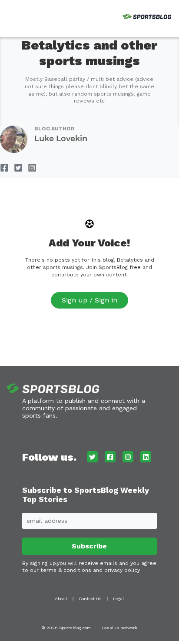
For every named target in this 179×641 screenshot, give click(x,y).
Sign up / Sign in (89, 300)
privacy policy (122, 570)
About (61, 598)
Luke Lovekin (60, 138)
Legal (118, 598)
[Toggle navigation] (8, 15)
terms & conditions (65, 570)
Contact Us (90, 598)
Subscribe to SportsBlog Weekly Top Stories (85, 494)
